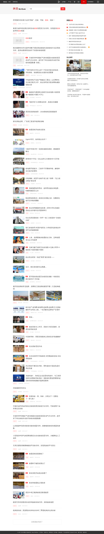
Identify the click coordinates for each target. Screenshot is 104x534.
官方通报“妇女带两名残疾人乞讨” (77, 44)
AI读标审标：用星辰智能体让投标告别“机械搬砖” (43, 337)
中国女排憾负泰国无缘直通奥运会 (77, 27)
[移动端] (59, 2)
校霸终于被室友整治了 (37, 463)
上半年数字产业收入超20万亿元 (77, 33)
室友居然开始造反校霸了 (38, 473)
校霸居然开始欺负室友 (37, 129)
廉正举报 (80, 532)
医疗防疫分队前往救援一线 (75, 50)
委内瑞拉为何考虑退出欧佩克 (76, 53)
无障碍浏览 (15, 1)
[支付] (75, 2)
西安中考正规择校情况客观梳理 (37, 492)
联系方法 (46, 532)
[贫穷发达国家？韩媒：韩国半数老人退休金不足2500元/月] (79, 65)
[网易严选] (70, 2)
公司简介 (41, 532)
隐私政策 (60, 532)
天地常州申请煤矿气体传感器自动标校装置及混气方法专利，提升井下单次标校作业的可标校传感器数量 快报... (43, 60)
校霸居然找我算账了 (36, 454)
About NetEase (35, 532)
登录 (84, 1)
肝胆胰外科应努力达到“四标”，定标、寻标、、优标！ (34, 20)
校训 (29, 38)
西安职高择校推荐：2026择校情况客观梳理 (41, 112)
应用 (9, 1)
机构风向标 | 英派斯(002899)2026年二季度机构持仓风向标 (34, 510)
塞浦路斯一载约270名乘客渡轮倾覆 (78, 30)
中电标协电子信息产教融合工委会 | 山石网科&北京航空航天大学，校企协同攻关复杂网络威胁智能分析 (43, 82)
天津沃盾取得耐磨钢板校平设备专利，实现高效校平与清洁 (34, 445)
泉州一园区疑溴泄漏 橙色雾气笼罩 (77, 36)
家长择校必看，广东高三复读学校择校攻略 (28, 121)
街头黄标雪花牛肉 (35, 346)
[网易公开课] (64, 2)
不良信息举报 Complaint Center (70, 532)
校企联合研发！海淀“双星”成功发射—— (40, 257)
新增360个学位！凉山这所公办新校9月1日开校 (42, 159)
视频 (14, 65)
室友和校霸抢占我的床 (37, 483)
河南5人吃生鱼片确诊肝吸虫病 (76, 38)
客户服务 (56, 532)
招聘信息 (51, 532)
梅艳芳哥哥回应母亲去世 (75, 41)
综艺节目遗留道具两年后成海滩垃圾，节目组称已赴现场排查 (78, 47)
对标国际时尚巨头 (19, 388)
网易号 (14, 23)
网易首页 (5, 1)
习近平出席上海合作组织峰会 (76, 24)
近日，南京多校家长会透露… (36, 267)
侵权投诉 (85, 532)
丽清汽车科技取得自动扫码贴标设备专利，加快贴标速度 (33, 502)
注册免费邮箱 (90, 1)
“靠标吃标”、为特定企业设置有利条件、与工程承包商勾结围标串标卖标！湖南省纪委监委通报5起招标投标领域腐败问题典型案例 (43, 378)
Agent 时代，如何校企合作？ (36, 139)
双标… (31, 317)
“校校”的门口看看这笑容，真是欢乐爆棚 (43, 102)
